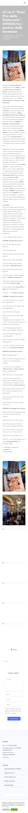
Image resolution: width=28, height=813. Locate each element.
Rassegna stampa (8, 785)
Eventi (22, 35)
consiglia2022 (8, 35)
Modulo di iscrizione (9, 781)
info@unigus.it (6, 757)
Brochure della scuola (9, 777)
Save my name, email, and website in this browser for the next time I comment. (13, 711)
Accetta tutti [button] (14, 809)
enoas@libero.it (7, 449)
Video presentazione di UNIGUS (12, 769)
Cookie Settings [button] (6, 809)
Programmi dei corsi (9, 773)
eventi (6, 37)
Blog (17, 35)
